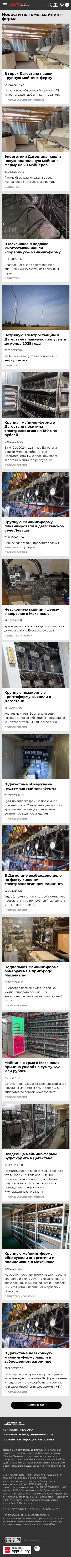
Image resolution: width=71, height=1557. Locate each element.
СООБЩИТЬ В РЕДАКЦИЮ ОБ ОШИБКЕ (28, 1439)
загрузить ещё (36, 1405)
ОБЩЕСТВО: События (19, 635)
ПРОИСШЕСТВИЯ (15, 465)
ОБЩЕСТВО (12, 187)
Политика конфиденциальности (28, 1434)
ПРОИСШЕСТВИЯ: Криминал (24, 100)
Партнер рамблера (32, 1540)
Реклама (26, 1429)
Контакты (10, 1429)
